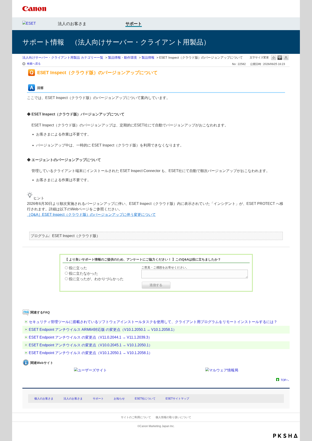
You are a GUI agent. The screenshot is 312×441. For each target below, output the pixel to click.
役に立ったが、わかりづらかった (96, 279)
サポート (98, 398)
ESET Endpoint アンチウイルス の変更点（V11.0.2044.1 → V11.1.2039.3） (90, 337)
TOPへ (285, 379)
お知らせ (119, 398)
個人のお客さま (43, 398)
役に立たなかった (83, 273)
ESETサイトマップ (177, 398)
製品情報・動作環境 (122, 57)
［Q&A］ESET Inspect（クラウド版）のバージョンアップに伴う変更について (91, 215)
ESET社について (145, 398)
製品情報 (148, 57)
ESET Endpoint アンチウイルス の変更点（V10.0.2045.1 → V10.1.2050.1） (90, 345)
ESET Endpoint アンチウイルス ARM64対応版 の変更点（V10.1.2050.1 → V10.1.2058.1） (103, 329)
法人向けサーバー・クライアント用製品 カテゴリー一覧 (62, 57)
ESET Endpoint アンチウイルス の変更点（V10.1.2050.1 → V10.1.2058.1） (90, 353)
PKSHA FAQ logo (285, 436)
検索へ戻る (34, 63)
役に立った (78, 268)
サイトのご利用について (136, 417)
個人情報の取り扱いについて (173, 417)
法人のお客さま (72, 23)
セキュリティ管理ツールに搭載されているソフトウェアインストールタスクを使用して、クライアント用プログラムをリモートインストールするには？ (153, 322)
